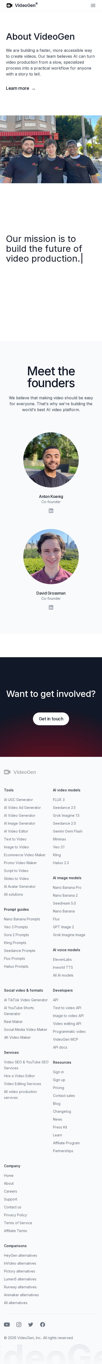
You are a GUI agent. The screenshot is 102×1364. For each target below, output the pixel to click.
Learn (57, 1135)
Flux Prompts (14, 958)
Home (9, 1175)
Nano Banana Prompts (22, 919)
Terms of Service (18, 1223)
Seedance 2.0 (64, 823)
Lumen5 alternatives (20, 1279)
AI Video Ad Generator (22, 807)
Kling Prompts (15, 943)
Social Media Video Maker (25, 1029)
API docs (60, 1047)
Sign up (59, 1080)
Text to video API (67, 1008)
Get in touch (51, 718)
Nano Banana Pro (67, 887)
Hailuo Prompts (16, 966)
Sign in (58, 1072)
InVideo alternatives (20, 1263)
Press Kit (60, 1127)
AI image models (67, 878)
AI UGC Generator (18, 800)
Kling (57, 855)
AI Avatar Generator (20, 886)
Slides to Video (16, 878)
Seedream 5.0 (64, 903)
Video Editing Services (22, 1084)
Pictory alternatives (19, 1271)
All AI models (63, 975)
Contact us (12, 1207)
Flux (56, 919)
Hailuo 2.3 (61, 863)
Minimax (59, 839)
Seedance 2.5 (64, 807)
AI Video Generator (19, 815)
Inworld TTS (63, 967)
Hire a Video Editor (19, 1076)
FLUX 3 (59, 800)
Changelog (62, 1111)
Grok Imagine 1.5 (66, 815)
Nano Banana (64, 911)
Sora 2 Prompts (16, 935)
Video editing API (67, 1023)
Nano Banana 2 (65, 895)
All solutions (13, 894)
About (9, 1183)
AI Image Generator (19, 823)
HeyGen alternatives (20, 1255)
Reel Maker (13, 1021)
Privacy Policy (15, 1215)
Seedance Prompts (19, 950)
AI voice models (66, 950)
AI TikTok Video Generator (26, 1000)
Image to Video (16, 847)
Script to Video (16, 871)
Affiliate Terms (15, 1231)
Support (10, 1199)
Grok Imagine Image (69, 935)
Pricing (58, 1088)
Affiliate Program (66, 1143)
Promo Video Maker (20, 863)
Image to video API (68, 1016)
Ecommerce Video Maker (25, 855)
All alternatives (15, 1303)
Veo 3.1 (58, 847)
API (55, 1000)
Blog (56, 1103)
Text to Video (15, 839)
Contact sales (64, 1095)
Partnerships (63, 1151)
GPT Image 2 (63, 927)
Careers (10, 1191)
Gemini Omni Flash (67, 831)
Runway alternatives (20, 1287)
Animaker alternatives (21, 1295)
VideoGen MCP (65, 1039)
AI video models (66, 790)
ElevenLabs (62, 959)
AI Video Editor (16, 831)
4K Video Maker (17, 1037)
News (57, 1119)
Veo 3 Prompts (16, 927)
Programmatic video (69, 1031)
